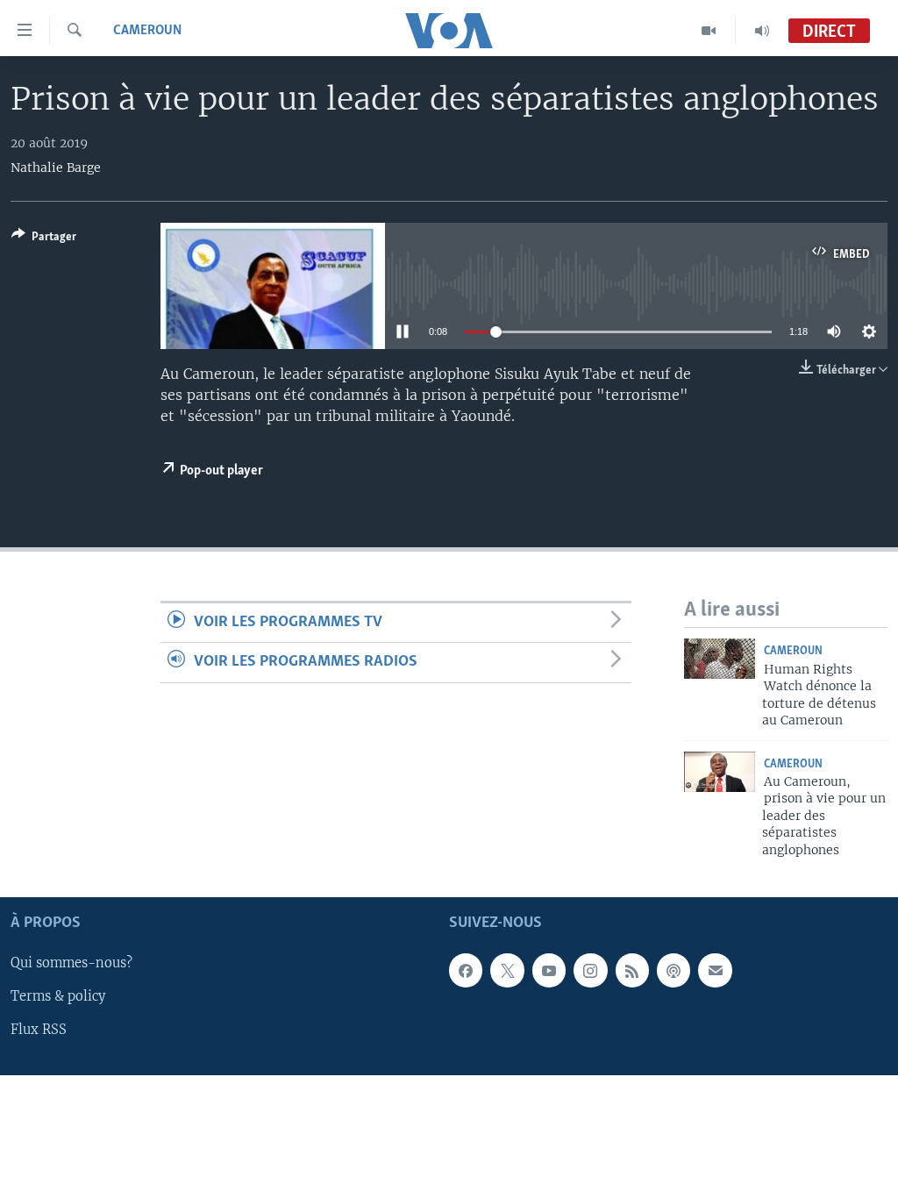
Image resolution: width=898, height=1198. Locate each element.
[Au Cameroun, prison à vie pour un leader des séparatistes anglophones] (719, 772)
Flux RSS (39, 1030)
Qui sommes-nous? (71, 963)
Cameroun (147, 31)
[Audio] (762, 31)
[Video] (709, 31)
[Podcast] (673, 970)
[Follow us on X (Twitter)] (507, 970)
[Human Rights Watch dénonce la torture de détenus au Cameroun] (719, 658)
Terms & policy (58, 997)
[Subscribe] (714, 970)
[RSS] (632, 970)
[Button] (43, 239)
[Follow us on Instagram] (590, 970)
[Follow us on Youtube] (549, 970)
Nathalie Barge (56, 167)
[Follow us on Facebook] (465, 970)
